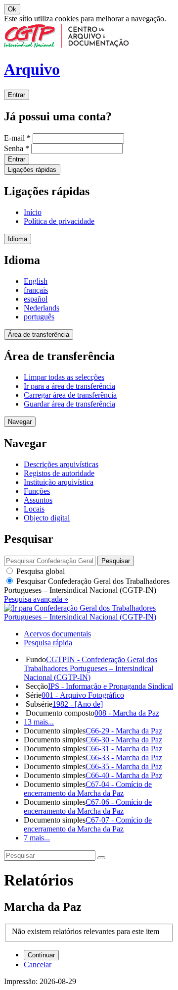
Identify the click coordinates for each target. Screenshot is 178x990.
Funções (37, 491)
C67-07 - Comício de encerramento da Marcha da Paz (88, 824)
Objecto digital (47, 518)
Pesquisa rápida (48, 642)
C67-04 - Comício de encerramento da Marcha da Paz (88, 788)
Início (33, 212)
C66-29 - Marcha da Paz (124, 731)
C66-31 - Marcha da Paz (124, 748)
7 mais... (37, 838)
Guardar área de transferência (69, 404)
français (36, 290)
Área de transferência (38, 334)
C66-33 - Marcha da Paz (124, 757)
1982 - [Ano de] (77, 704)
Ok (12, 9)
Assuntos (38, 500)
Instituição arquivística (58, 482)
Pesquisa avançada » (36, 599)
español (35, 299)
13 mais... (39, 722)
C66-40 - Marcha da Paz (124, 775)
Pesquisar (87, 585)
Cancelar (37, 964)
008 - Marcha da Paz (126, 713)
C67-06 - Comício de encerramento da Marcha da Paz (88, 806)
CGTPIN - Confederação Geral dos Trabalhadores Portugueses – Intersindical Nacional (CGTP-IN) (90, 668)
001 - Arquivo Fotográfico (83, 695)
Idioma (17, 239)
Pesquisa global (39, 571)
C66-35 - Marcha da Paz (124, 766)
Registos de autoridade (59, 473)
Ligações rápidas (32, 169)
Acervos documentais (57, 633)
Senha (16, 148)
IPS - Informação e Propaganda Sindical (110, 686)
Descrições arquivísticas (61, 464)
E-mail (17, 138)
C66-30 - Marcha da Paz (124, 739)
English (35, 281)
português (39, 317)
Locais (34, 509)
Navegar (20, 421)
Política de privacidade (59, 221)
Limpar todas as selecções (64, 377)
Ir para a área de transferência (69, 386)
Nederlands (41, 308)
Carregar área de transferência (70, 395)
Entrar (16, 95)
